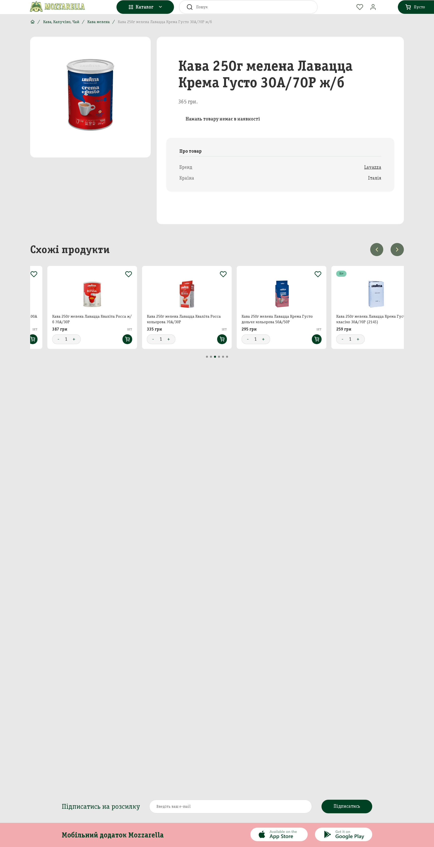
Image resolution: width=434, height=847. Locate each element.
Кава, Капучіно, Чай (61, 21)
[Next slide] (397, 249)
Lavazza (372, 167)
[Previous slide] (377, 249)
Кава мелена (98, 21)
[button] (207, 357)
